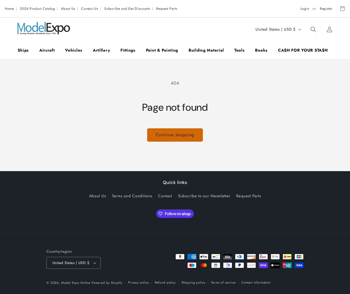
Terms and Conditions (132, 196)
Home (9, 8)
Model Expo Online (75, 282)
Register (326, 8)
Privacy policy (138, 282)
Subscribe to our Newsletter (204, 196)
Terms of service (223, 282)
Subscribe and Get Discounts (127, 8)
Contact (165, 196)
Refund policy (165, 282)
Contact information (256, 282)
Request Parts (166, 8)
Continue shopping (175, 135)
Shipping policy (193, 282)
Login (304, 8)
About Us (68, 8)
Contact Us (89, 8)
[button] (313, 29)
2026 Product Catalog (37, 8)
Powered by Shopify (107, 282)
